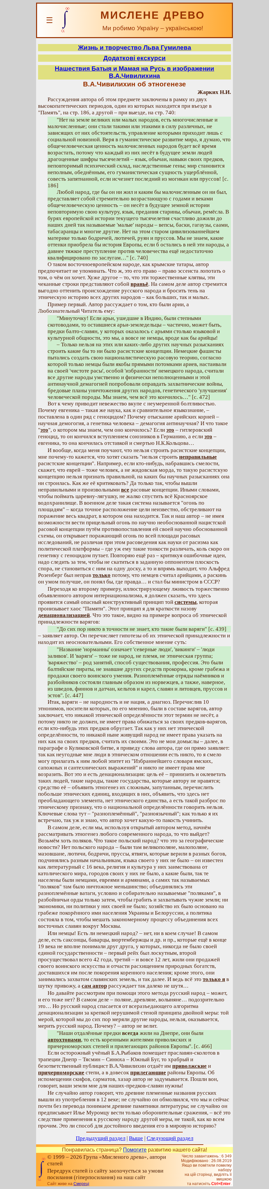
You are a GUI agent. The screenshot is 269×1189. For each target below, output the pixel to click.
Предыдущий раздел (100, 1138)
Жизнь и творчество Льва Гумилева (134, 47)
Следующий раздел (170, 1138)
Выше (136, 1138)
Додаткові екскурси (134, 58)
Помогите (135, 1150)
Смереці (81, 1183)
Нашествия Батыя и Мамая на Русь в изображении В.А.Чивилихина (134, 72)
